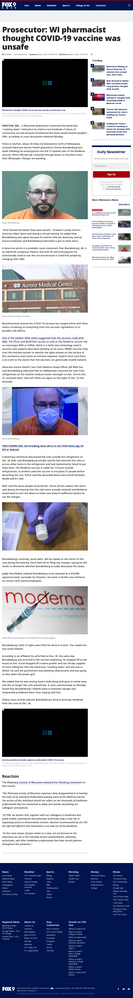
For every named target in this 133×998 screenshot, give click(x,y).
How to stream (52, 929)
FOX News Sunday (10, 894)
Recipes (72, 882)
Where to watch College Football (75, 933)
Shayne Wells (74, 875)
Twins (48, 882)
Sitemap (27, 941)
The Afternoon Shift (121, 906)
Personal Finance (98, 875)
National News (8, 878)
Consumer (6, 891)
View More (124, 204)
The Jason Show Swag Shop (120, 910)
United (49, 894)
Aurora (49, 897)
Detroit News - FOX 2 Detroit (10, 937)
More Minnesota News (105, 199)
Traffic (27, 890)
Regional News (10, 922)
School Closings (31, 882)
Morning (73, 871)
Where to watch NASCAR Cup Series (77, 941)
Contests (28, 929)
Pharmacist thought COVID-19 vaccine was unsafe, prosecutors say (33, 110)
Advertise (28, 944)
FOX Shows (117, 875)
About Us (29, 922)
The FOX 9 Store (120, 914)
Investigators (7, 885)
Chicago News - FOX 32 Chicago (10, 932)
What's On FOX (30, 938)
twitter (124, 989)
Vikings (49, 875)
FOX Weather (29, 893)
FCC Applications (31, 950)
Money (95, 871)
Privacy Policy (114, 186)
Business (94, 878)
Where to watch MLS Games (77, 973)
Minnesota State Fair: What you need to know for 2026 (103, 258)
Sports (50, 871)
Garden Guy (73, 878)
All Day (116, 885)
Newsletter (51, 935)
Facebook (50, 938)
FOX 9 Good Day (120, 882)
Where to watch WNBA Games (75, 968)
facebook (118, 989)
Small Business (97, 885)
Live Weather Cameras (29, 886)
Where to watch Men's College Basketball (75, 953)
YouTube (50, 950)
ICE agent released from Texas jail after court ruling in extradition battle (103, 248)
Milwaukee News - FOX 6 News (10, 926)
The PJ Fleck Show (120, 896)
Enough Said (118, 888)
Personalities (29, 932)
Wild (48, 885)
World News (7, 882)
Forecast (28, 878)
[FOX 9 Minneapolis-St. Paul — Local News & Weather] (10, 5)
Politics (5, 888)
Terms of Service (113, 189)
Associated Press (20, 54)
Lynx (48, 891)
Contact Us (29, 925)
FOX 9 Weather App (32, 875)
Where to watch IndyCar (75, 947)
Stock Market (96, 882)
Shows (116, 871)
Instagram (50, 941)
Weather (29, 871)
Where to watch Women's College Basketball (76, 961)
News (5, 871)
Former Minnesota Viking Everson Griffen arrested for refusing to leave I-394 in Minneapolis (103, 224)
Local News (7, 875)
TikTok (49, 947)
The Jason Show (120, 878)
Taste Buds (117, 903)
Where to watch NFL (77, 929)
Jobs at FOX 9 (30, 935)
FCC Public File (30, 947)
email (129, 989)
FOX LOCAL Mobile (54, 932)
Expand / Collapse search (129, 5)
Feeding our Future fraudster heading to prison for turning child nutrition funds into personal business (118, 129)
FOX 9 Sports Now (120, 899)
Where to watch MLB (78, 937)
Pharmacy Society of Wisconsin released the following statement (44, 782)
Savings (94, 888)
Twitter (49, 944)
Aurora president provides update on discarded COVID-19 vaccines (33, 760)
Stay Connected (52, 923)
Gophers (50, 878)
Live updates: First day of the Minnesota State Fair (104, 214)
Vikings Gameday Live (120, 892)
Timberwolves (52, 888)
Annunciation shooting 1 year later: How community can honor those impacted (104, 236)
